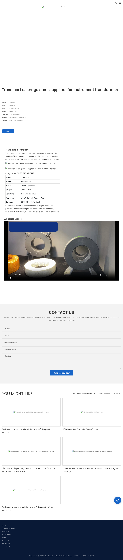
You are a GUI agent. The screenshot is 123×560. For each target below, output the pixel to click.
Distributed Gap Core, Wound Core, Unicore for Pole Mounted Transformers (28, 470)
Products (116, 394)
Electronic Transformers (82, 394)
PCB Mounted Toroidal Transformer (80, 429)
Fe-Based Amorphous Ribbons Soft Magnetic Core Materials (27, 509)
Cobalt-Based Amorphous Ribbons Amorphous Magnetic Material (91, 470)
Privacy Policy (88, 556)
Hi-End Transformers (102, 394)
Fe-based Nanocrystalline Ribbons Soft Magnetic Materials (27, 431)
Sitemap (77, 556)
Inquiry (8, 131)
